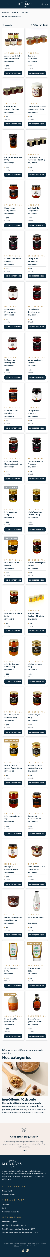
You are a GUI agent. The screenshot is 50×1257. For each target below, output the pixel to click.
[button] (39, 25)
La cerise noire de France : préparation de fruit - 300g (12, 260)
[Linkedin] (27, 1250)
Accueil (5, 12)
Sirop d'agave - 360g (11, 969)
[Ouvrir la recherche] (7, 4)
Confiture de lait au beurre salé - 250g (37, 107)
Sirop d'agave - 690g (34, 969)
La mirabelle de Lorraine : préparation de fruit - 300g (11, 412)
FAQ (4, 1208)
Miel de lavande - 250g (35, 665)
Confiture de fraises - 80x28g (11, 107)
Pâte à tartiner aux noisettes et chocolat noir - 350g (13, 918)
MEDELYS (34, 104)
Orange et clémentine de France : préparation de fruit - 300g (34, 817)
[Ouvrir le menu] (3, 4)
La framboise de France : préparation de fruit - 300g (35, 361)
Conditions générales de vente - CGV (18, 1229)
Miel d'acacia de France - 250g (35, 513)
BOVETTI (33, 864)
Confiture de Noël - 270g (13, 158)
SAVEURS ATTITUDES (13, 965)
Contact (5, 1204)
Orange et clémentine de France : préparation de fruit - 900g (11, 868)
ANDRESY (34, 53)
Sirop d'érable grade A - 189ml (35, 1020)
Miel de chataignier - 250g (36, 564)
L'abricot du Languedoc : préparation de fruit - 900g (34, 209)
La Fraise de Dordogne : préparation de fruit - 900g (11, 361)
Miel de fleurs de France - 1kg (11, 665)
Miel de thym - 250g (34, 716)
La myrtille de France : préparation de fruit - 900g (34, 412)
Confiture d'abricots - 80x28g (33, 57)
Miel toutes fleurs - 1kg (13, 817)
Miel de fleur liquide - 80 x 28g (36, 614)
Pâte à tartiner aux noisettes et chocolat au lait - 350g (36, 868)
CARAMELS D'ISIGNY (13, 53)
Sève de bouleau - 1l (36, 918)
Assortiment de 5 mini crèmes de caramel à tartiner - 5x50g (13, 57)
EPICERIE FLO (13, 205)
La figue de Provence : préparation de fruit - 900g (11, 310)
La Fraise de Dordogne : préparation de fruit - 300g (34, 310)
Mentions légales (9, 1222)
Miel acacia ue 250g (10, 513)
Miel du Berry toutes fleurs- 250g (13, 766)
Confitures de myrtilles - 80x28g (36, 158)
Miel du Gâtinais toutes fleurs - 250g (35, 766)
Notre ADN (7, 1191)
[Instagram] (23, 1250)
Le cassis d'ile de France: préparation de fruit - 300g (35, 462)
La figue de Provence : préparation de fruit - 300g (34, 260)
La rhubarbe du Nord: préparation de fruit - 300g (12, 462)
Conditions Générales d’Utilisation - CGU (20, 1233)
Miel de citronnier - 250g (13, 614)
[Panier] (46, 4)
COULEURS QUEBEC (13, 1016)
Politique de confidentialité (14, 1225)
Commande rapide (10, 1212)
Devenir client (8, 1194)
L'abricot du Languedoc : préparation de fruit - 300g (11, 209)
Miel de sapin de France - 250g (11, 716)
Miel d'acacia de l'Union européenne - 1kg (12, 564)
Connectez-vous (13, 73)
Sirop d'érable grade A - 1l (10, 1020)
